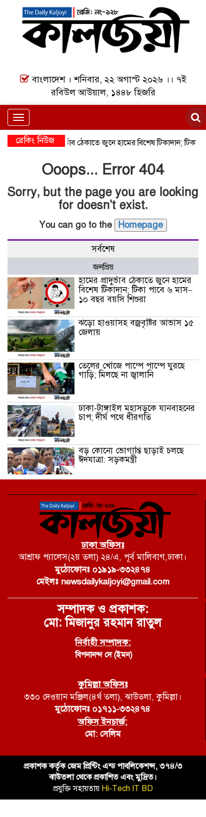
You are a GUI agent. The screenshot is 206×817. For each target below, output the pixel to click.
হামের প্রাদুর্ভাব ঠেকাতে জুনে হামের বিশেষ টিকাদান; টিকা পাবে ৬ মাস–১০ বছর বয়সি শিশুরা (135, 289)
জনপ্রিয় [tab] (103, 267)
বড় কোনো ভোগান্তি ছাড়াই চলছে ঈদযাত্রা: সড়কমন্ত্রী (131, 455)
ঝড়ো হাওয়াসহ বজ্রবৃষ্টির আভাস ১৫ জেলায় (136, 328)
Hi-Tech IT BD (127, 789)
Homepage (140, 224)
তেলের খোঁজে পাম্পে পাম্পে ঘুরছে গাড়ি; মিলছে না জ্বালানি (131, 371)
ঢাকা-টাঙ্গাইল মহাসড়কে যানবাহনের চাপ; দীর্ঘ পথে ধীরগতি (136, 413)
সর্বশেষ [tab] (103, 249)
